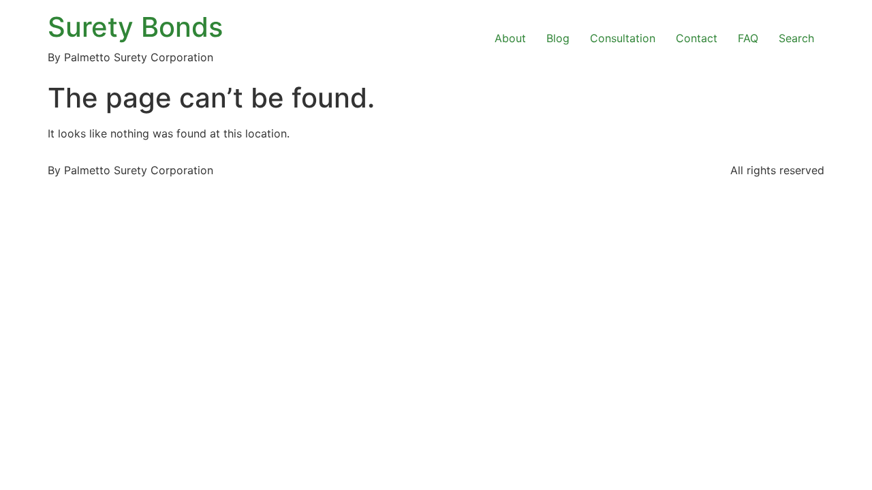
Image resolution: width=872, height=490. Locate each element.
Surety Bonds (135, 27)
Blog (558, 38)
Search (796, 38)
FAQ (748, 38)
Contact (696, 38)
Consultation (622, 38)
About (510, 38)
